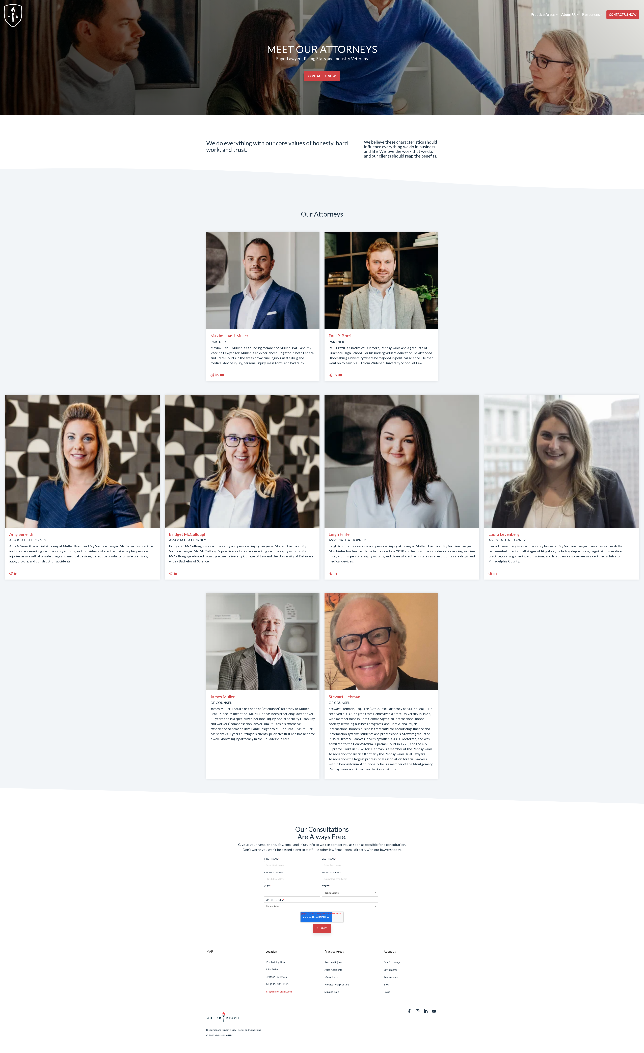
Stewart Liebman (344, 696)
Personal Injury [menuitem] (333, 962)
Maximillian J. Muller (229, 335)
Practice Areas (543, 14)
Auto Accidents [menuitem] (333, 969)
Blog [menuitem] (386, 984)
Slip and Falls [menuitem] (332, 991)
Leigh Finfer (340, 534)
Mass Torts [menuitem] (331, 977)
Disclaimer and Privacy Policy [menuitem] (221, 1029)
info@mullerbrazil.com (278, 991)
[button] (409, 1011)
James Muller (222, 696)
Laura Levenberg (504, 534)
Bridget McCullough (187, 534)
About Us (568, 14)
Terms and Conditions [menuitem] (249, 1029)
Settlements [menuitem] (390, 969)
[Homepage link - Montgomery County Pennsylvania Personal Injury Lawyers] (223, 1024)
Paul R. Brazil (340, 335)
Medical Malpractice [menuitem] (337, 984)
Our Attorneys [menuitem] (392, 962)
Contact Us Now (622, 14)
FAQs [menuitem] (387, 991)
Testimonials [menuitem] (391, 977)
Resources (591, 14)
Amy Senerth (21, 534)
